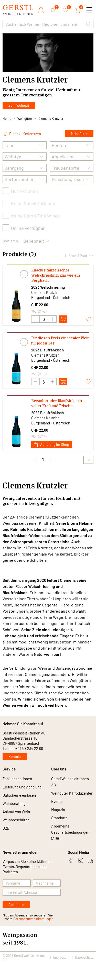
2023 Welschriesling (48, 287)
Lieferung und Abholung (22, 787)
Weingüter (24, 118)
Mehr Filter (79, 133)
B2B (6, 828)
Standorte (59, 817)
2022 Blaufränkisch (47, 412)
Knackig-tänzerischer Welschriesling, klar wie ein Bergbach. (55, 275)
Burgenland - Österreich (50, 297)
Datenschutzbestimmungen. (34, 919)
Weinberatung (14, 803)
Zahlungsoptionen (17, 778)
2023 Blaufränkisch (47, 350)
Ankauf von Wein (16, 811)
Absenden (16, 904)
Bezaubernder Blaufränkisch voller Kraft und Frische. (56, 403)
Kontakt (14, 756)
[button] (89, 24)
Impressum (61, 957)
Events (56, 801)
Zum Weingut (18, 105)
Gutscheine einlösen (19, 795)
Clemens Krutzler (50, 118)
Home (7, 118)
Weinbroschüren (16, 819)
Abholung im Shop (54, 444)
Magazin (58, 809)
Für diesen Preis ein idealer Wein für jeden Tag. (60, 340)
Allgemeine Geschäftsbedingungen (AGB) (70, 832)
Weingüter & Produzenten (72, 793)
